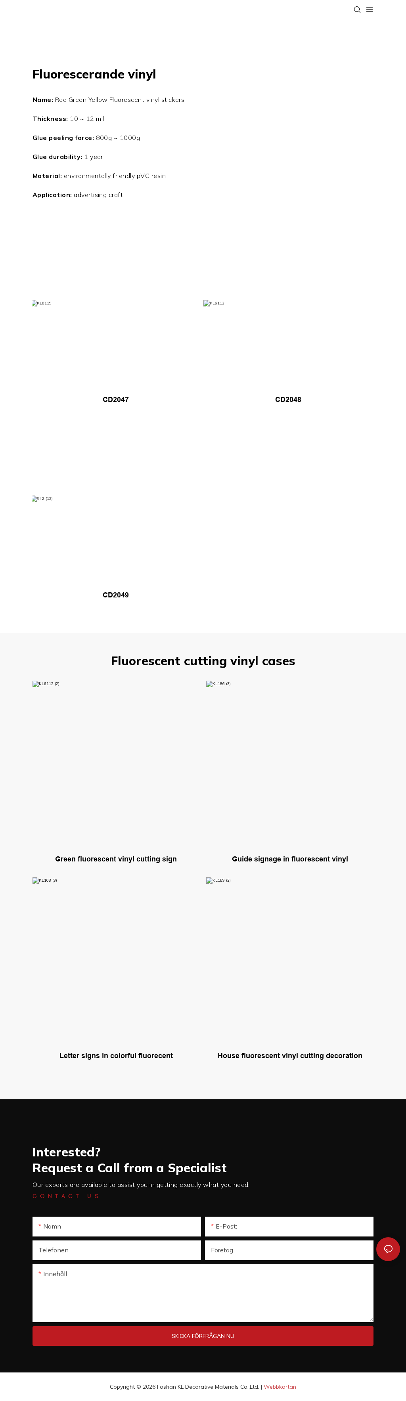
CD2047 (116, 400)
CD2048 (288, 400)
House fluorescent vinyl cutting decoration (290, 1056)
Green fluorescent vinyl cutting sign (116, 859)
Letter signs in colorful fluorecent (116, 1056)
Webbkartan (280, 1386)
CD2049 (116, 595)
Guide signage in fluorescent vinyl (290, 859)
